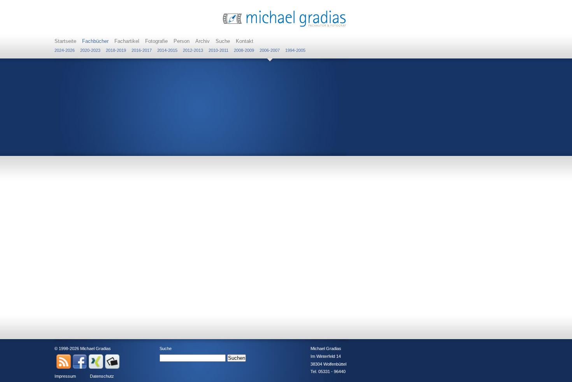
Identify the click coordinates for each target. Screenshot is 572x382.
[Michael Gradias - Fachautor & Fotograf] (284, 26)
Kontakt (244, 41)
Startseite (65, 41)
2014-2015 (167, 50)
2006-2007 (270, 50)
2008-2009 (244, 50)
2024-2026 (64, 50)
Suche (223, 41)
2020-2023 (90, 50)
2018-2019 (116, 50)
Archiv (202, 41)
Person (181, 41)
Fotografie (156, 41)
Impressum (65, 376)
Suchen (236, 358)
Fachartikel (126, 41)
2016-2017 (142, 50)
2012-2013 (193, 50)
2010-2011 (218, 50)
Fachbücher (95, 41)
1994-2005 (295, 50)
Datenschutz (102, 376)
